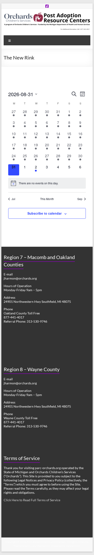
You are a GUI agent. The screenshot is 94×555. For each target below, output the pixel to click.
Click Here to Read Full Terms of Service (32, 500)
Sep (79, 199)
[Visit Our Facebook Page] (47, 6)
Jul (13, 199)
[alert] (47, 183)
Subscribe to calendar (44, 213)
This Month (47, 199)
